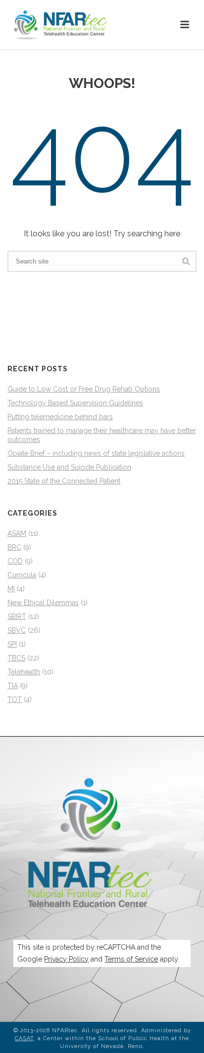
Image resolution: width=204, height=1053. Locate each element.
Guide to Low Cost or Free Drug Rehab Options (83, 389)
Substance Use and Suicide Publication (69, 467)
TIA (12, 686)
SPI (12, 644)
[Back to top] (182, 1034)
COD (15, 561)
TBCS (16, 658)
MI (11, 589)
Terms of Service (131, 959)
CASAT (24, 1038)
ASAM (16, 533)
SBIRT (16, 616)
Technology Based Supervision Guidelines (75, 403)
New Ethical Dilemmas (43, 603)
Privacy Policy (66, 959)
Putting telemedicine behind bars (60, 417)
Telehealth (23, 672)
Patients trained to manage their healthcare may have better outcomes (101, 435)
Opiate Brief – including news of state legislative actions (96, 453)
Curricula (21, 575)
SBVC (16, 630)
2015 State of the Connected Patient (63, 481)
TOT (14, 699)
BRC (14, 547)
